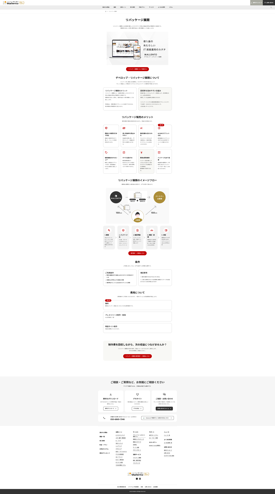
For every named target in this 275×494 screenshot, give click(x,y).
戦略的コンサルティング (138, 439)
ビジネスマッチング (120, 435)
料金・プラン (103, 445)
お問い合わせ (167, 453)
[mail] (140, 479)
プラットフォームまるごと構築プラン (139, 435)
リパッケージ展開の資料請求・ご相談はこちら (137, 356)
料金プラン (142, 7)
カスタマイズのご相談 (169, 456)
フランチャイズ (136, 463)
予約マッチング (119, 443)
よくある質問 (161, 7)
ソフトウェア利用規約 (133, 487)
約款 (142, 487)
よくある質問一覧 (168, 443)
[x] (137, 479)
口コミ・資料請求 (120, 460)
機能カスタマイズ (137, 442)
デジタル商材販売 (120, 454)
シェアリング (119, 446)
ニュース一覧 (167, 435)
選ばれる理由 (105, 7)
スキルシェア (119, 449)
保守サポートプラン (153, 435)
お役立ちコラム (104, 449)
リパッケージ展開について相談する (137, 69)
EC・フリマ (118, 440)
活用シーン (123, 7)
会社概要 (155, 487)
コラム (171, 7)
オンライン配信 (119, 462)
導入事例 (132, 7)
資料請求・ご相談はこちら (137, 253)
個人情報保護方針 (121, 487)
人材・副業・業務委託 (121, 438)
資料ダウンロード (105, 453)
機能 (115, 7)
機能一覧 (102, 437)
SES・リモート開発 (153, 438)
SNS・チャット (119, 457)
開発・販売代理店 (137, 460)
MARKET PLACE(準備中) (154, 445)
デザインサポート (137, 450)
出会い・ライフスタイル (121, 451)
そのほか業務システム (121, 465)
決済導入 (135, 445)
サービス (151, 7)
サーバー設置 (136, 447)
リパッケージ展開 (137, 457)
